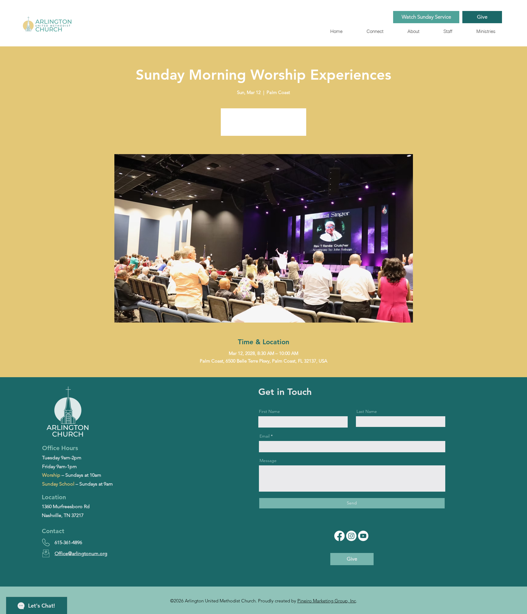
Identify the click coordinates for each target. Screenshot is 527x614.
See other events (263, 125)
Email (265, 436)
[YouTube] (363, 536)
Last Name (367, 411)
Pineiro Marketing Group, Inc (326, 601)
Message (268, 460)
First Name (269, 411)
